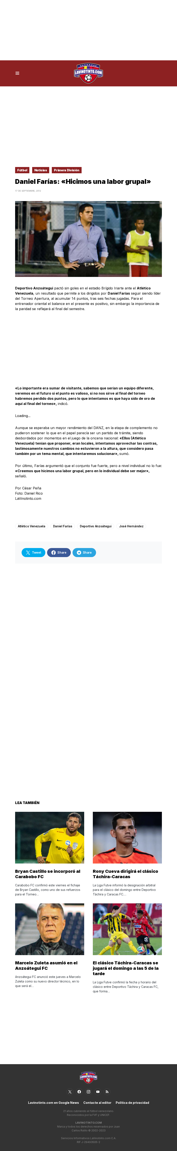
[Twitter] (69, 1091)
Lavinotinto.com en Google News (53, 1102)
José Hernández (131, 526)
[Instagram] (88, 1091)
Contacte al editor (97, 1102)
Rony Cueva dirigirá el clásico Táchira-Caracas (125, 874)
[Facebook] (79, 1091)
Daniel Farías (62, 526)
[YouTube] (97, 1091)
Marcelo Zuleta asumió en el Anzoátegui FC (46, 965)
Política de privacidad (132, 1102)
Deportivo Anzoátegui (95, 526)
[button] (17, 73)
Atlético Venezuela (31, 526)
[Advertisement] (88, 30)
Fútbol (22, 170)
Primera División (66, 170)
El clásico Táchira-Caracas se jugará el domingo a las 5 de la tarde (126, 968)
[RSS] (107, 1091)
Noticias (40, 170)
